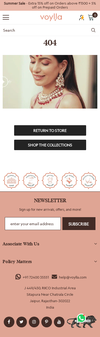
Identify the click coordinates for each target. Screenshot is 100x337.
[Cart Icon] (91, 17)
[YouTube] (59, 322)
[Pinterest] (46, 322)
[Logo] (51, 17)
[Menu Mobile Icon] (6, 17)
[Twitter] (21, 322)
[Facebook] (9, 322)
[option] (50, 5)
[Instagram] (34, 322)
